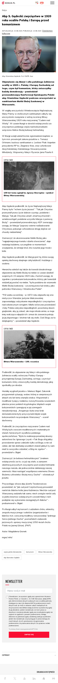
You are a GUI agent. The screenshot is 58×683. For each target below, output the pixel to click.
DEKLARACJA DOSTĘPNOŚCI (46, 672)
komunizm (30, 552)
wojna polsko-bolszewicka (12, 552)
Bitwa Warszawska (45, 552)
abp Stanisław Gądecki (12, 558)
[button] (55, 655)
